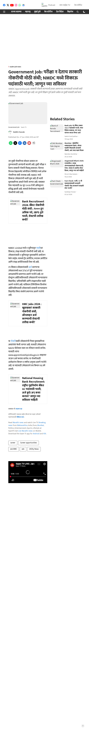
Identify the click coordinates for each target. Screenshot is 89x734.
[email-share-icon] (29, 144)
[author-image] (10, 132)
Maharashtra (22, 425)
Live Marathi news (25, 430)
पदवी (38, 248)
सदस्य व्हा (19, 408)
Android (36, 433)
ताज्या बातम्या (16, 11)
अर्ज (30, 267)
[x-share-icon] (15, 144)
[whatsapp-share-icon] (11, 144)
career (12, 442)
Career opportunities (28, 442)
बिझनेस (70, 11)
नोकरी (13, 341)
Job (23, 449)
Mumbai (40, 425)
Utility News (34, 449)
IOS (44, 433)
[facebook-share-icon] (20, 144)
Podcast (51, 5)
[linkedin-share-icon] (24, 144)
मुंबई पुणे (37, 11)
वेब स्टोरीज (78, 5)
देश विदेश (60, 11)
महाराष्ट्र (27, 11)
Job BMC (13, 449)
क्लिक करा (20, 417)
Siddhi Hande (19, 132)
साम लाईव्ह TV (64, 5)
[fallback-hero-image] (57, 128)
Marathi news (18, 422)
